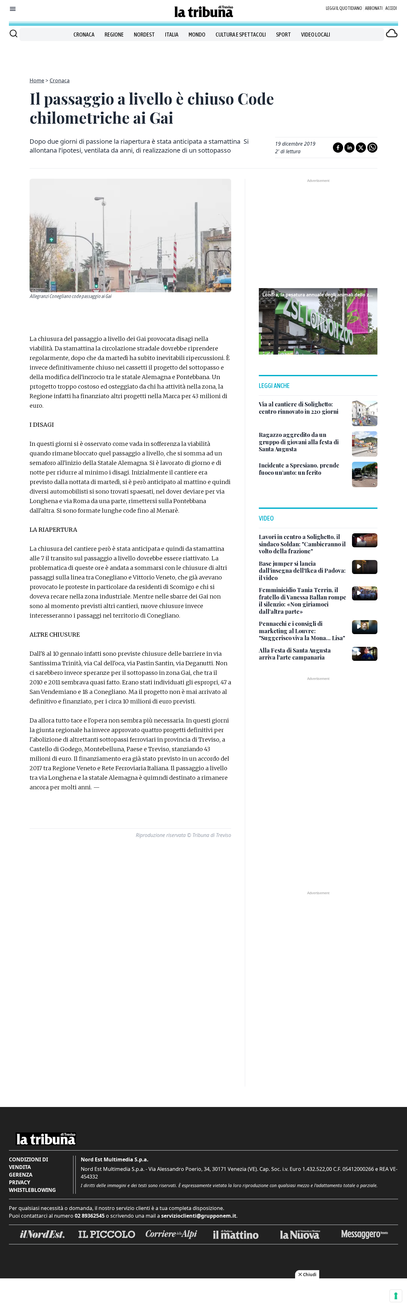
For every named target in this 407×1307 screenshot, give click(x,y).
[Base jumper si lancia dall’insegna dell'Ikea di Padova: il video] (364, 567)
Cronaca (83, 34)
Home (37, 80)
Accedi (391, 8)
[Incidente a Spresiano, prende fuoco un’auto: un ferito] (364, 474)
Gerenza (20, 1174)
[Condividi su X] (361, 147)
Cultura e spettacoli (241, 34)
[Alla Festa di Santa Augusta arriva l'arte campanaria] (364, 654)
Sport (283, 34)
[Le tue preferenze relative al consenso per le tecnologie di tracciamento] (396, 1296)
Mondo (197, 34)
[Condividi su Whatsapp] (372, 147)
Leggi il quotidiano (344, 8)
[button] (318, 320)
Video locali (315, 34)
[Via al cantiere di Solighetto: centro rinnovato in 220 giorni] (364, 413)
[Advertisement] (203, 55)
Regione (114, 34)
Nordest (144, 34)
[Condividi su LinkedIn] (349, 147)
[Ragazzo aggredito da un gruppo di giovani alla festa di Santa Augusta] (364, 444)
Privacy (19, 1182)
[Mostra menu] (13, 9)
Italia (171, 34)
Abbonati (374, 8)
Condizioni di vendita (28, 1163)
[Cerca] (13, 33)
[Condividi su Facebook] (338, 147)
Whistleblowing (32, 1189)
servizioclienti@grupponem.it (198, 1215)
